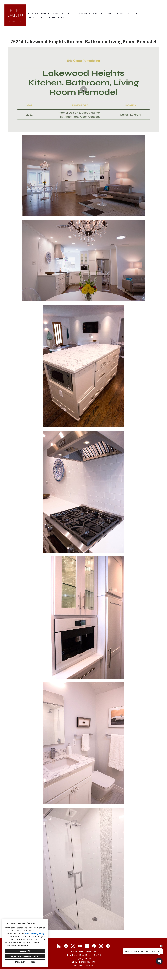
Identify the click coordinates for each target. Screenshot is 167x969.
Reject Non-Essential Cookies (25, 956)
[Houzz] (59, 946)
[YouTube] (80, 946)
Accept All (25, 951)
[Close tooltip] (161, 946)
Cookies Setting (89, 965)
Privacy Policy (77, 965)
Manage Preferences (25, 962)
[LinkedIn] (87, 946)
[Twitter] (73, 946)
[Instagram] (101, 946)
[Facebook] (66, 946)
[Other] (108, 946)
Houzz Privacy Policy (34, 933)
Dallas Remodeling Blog (46, 18)
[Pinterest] (94, 946)
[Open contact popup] (159, 961)
